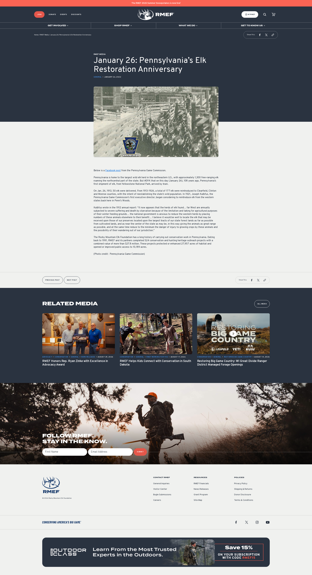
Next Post (72, 280)
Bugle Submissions (162, 494)
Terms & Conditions (243, 500)
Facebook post (113, 170)
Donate (52, 15)
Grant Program (201, 494)
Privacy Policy (240, 483)
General (98, 77)
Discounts (76, 15)
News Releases (201, 489)
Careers (157, 500)
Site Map (198, 500)
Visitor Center (160, 489)
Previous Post (52, 280)
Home (36, 35)
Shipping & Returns (243, 489)
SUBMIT (140, 452)
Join (39, 15)
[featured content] (156, 552)
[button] (260, 35)
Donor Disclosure (242, 494)
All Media (262, 304)
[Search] (264, 14)
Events (63, 15)
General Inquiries (161, 483)
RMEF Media (44, 35)
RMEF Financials (201, 483)
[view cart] (273, 14)
